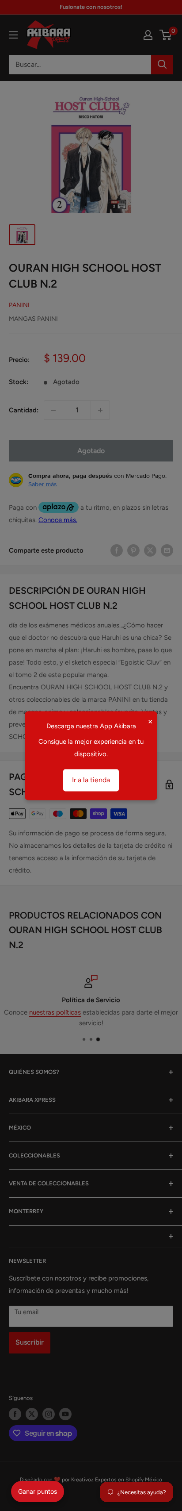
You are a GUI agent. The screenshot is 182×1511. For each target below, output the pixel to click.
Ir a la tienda (91, 780)
